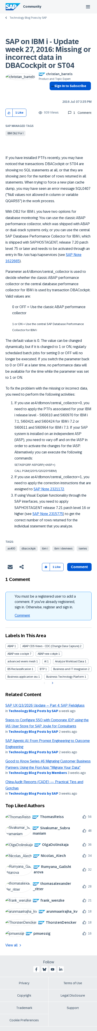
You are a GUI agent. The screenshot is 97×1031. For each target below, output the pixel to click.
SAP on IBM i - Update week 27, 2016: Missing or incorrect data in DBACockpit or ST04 (48, 53)
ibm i (45, 548)
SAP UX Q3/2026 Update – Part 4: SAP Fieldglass (45, 705)
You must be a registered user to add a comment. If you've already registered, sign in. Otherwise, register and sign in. (45, 601)
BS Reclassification (19, 669)
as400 (11, 548)
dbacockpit (28, 548)
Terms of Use (72, 983)
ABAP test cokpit (48, 653)
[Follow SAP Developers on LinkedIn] (60, 969)
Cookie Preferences (24, 1020)
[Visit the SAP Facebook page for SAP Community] (36, 969)
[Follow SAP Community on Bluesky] (44, 969)
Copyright (24, 995)
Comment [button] (79, 567)
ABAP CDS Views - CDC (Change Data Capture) (50, 646)
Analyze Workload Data (69, 661)
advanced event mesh (21, 661)
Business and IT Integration (70, 669)
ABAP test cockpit (18, 653)
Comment (22, 615)
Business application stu (22, 676)
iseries (83, 548)
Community (32, 6)
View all (11, 945)
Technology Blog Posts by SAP (28, 17)
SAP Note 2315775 (47, 514)
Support (73, 1008)
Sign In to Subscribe (70, 86)
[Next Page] (52, 683)
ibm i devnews (63, 548)
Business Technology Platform (65, 676)
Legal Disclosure (73, 995)
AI (45, 661)
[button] (9, 113)
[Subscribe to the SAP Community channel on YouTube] (52, 969)
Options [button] (52, 94)
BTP (42, 669)
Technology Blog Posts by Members (38, 773)
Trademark (24, 1008)
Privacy (24, 983)
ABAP (10, 646)
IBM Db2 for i (15, 133)
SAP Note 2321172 (49, 489)
